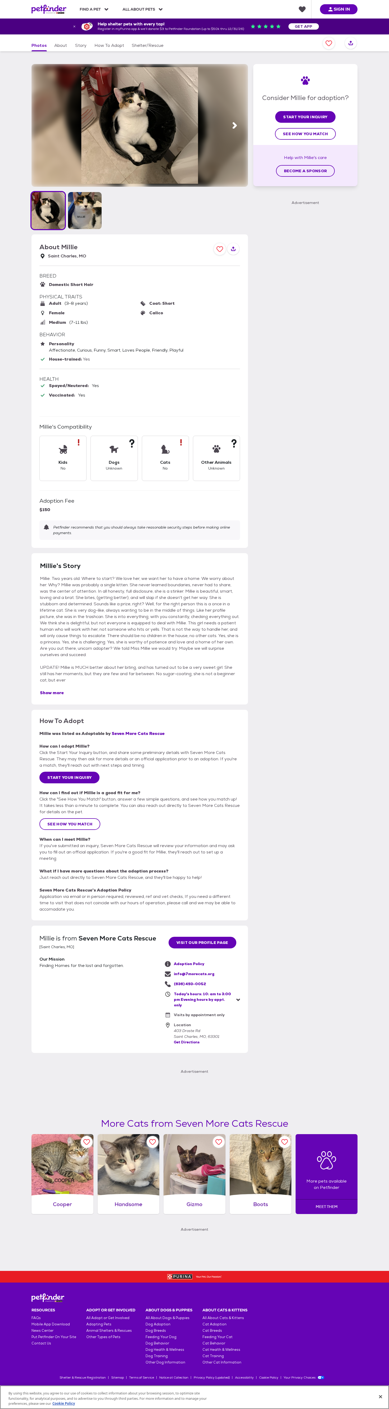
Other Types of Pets (103, 1337)
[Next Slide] (235, 125)
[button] (48, 210)
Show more (52, 693)
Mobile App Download (50, 1324)
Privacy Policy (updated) (212, 1377)
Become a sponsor (305, 171)
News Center (42, 1330)
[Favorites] (302, 9)
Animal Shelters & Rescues (109, 1330)
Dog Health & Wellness (165, 1349)
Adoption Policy (189, 963)
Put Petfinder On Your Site (53, 1337)
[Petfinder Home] (48, 9)
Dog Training (157, 1356)
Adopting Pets (98, 1324)
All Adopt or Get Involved (107, 1318)
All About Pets (139, 9)
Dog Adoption (158, 1324)
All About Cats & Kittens (223, 1318)
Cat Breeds (212, 1330)
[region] (194, 1397)
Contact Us (41, 1343)
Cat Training (213, 1356)
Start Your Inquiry (69, 777)
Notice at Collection (173, 1377)
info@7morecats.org (194, 973)
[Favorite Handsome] (152, 1142)
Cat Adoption (214, 1324)
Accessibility (244, 1377)
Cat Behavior (213, 1343)
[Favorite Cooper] (86, 1142)
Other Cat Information (221, 1362)
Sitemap (117, 1377)
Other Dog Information (165, 1362)
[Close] (380, 1396)
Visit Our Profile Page (202, 942)
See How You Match (69, 824)
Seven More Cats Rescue (138, 733)
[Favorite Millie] (329, 43)
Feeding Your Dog (161, 1337)
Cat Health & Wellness (221, 1349)
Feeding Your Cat (217, 1337)
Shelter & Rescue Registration (83, 1377)
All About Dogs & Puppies (167, 1318)
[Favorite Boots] (284, 1142)
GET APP (304, 26)
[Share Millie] (351, 43)
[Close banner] (74, 26)
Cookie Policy (268, 1377)
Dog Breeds (156, 1330)
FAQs (36, 1318)
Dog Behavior (157, 1343)
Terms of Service (141, 1377)
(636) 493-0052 (190, 983)
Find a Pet (90, 9)
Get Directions (187, 1042)
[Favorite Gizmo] (218, 1142)
